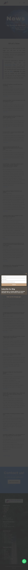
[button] (24, 561)
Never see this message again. (14, 296)
